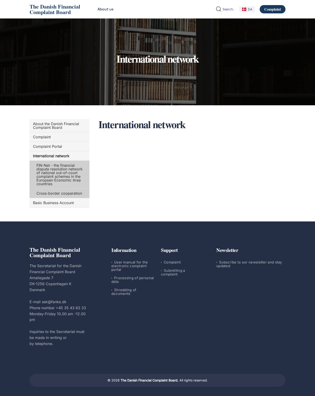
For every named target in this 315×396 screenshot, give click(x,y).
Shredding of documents (124, 292)
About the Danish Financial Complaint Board (56, 125)
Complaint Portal (47, 146)
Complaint (272, 9)
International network (51, 156)
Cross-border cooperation (59, 193)
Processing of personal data (132, 280)
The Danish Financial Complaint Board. (149, 380)
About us (105, 9)
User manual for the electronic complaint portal (129, 266)
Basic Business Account (53, 202)
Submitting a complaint (173, 272)
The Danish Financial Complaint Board (55, 9)
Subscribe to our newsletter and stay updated (249, 264)
